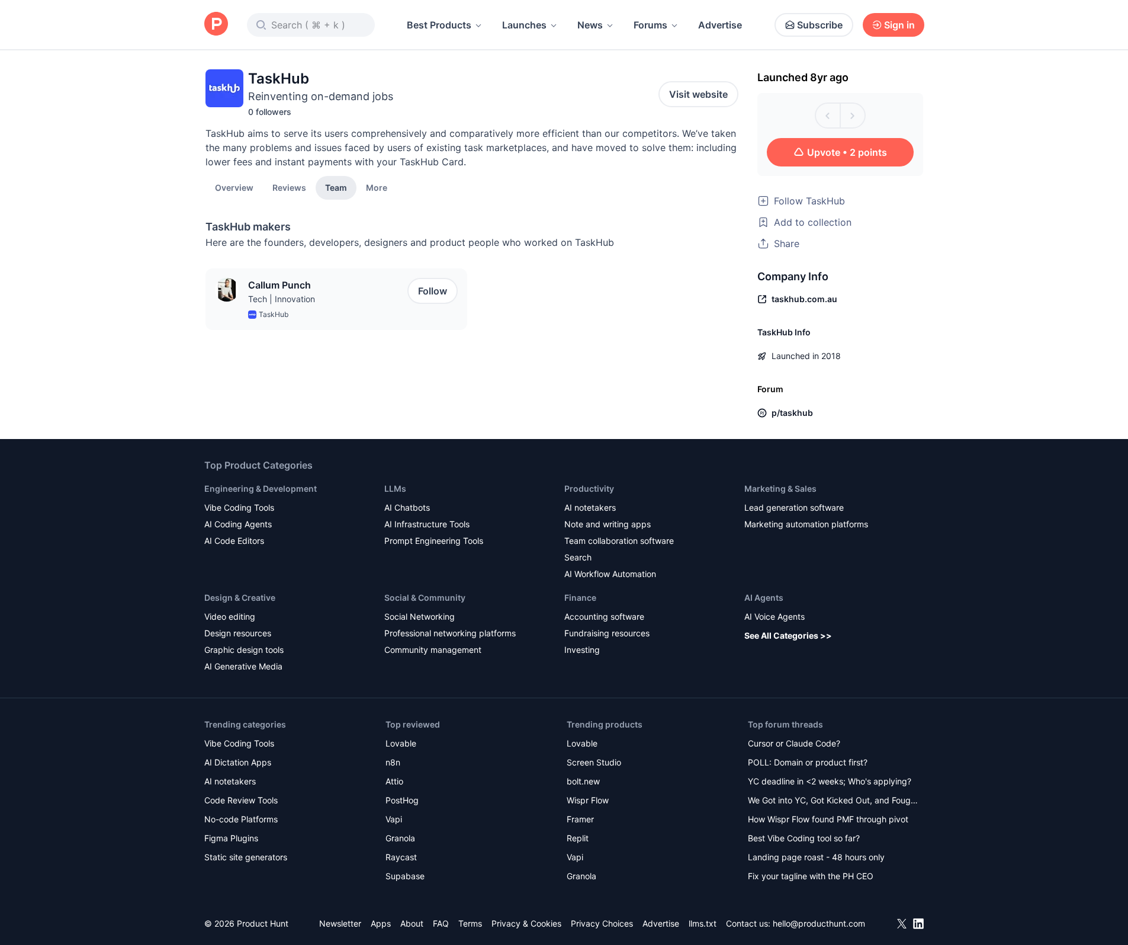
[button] (376, 187)
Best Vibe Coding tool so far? (804, 838)
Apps (381, 923)
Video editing (229, 616)
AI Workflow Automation (610, 574)
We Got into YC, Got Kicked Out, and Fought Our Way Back (833, 801)
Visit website (698, 94)
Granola (400, 838)
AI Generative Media (243, 666)
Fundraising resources (607, 633)
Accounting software (604, 616)
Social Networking (419, 616)
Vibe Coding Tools (239, 507)
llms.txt (702, 923)
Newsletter (340, 923)
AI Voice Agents (774, 616)
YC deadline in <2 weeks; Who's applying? (829, 781)
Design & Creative (239, 597)
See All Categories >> (788, 635)
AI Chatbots (407, 507)
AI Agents (763, 597)
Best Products (439, 25)
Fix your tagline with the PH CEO (810, 876)
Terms (470, 923)
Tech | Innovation (281, 299)
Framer (580, 819)
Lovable (400, 743)
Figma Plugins (231, 838)
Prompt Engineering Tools (433, 541)
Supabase (405, 876)
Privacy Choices (602, 923)
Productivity (589, 488)
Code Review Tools (241, 800)
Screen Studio (594, 762)
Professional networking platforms (450, 633)
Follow (432, 291)
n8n (392, 762)
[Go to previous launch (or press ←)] (828, 115)
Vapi (393, 819)
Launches (524, 25)
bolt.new (583, 781)
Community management (432, 650)
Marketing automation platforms (806, 524)
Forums (650, 25)
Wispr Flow (588, 800)
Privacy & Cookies (526, 923)
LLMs (395, 488)
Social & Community (424, 597)
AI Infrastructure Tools (427, 524)
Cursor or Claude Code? (794, 743)
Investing (582, 650)
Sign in (899, 25)
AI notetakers (590, 507)
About (411, 923)
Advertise (720, 25)
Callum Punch (279, 285)
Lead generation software (794, 507)
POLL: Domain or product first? (807, 762)
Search (578, 557)
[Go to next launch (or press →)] (853, 115)
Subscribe (820, 25)
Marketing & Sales (780, 488)
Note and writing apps (607, 524)
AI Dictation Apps (237, 762)
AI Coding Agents (238, 524)
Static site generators (245, 857)
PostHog (402, 800)
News (590, 25)
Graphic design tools (244, 650)
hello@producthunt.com (819, 923)
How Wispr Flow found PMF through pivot (828, 819)
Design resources (237, 633)
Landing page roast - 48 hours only (816, 857)
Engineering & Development (260, 488)
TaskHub (273, 314)
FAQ (441, 923)
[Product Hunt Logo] (216, 24)
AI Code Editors (234, 541)
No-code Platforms (241, 819)
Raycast (401, 857)
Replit (578, 838)
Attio (394, 781)
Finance (580, 597)
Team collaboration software (619, 541)
